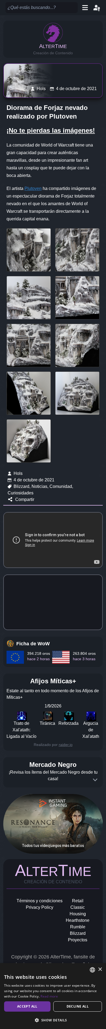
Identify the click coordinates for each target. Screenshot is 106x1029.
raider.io (66, 744)
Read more (49, 996)
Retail (77, 900)
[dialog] (53, 996)
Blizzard (78, 933)
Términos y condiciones (40, 900)
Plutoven (33, 188)
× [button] (100, 969)
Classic (77, 907)
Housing (78, 914)
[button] (53, 1020)
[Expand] (95, 780)
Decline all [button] (78, 1006)
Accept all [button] (27, 1006)
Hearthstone (77, 920)
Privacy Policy (39, 907)
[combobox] (92, 970)
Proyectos (77, 940)
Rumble (77, 927)
